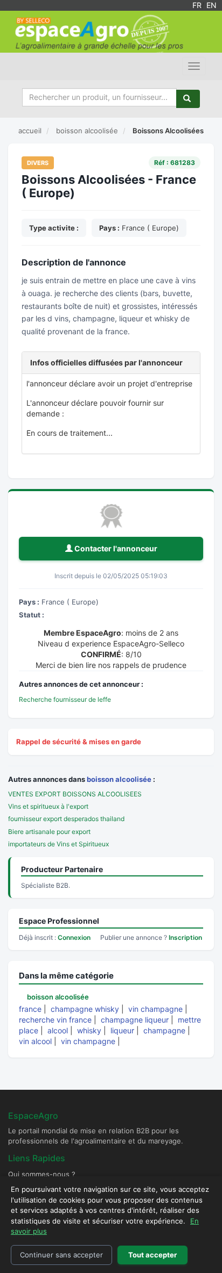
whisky (89, 1030)
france (30, 1008)
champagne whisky (85, 1008)
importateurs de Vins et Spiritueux (58, 844)
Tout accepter (152, 1254)
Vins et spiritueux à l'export (48, 806)
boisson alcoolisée (119, 779)
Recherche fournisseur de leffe (65, 699)
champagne (164, 1030)
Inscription (185, 937)
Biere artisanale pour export (49, 832)
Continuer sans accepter (61, 1254)
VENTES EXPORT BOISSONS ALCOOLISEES (75, 794)
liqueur (122, 1030)
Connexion (74, 937)
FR (197, 5)
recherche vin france (55, 1019)
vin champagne (155, 1008)
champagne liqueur (135, 1019)
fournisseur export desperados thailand (66, 819)
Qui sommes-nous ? (41, 1174)
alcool (57, 1030)
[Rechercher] (188, 99)
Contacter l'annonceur (115, 548)
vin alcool (35, 1041)
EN (211, 5)
